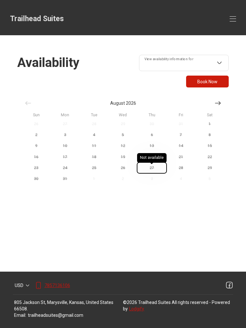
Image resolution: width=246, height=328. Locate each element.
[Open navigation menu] (233, 18)
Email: (20, 315)
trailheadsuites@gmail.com (55, 315)
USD (19, 285)
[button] (36, 124)
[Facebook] (229, 285)
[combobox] (184, 63)
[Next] (217, 103)
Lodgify (136, 308)
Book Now (207, 81)
